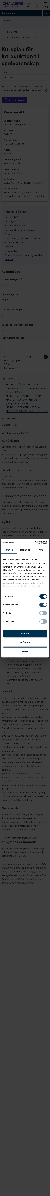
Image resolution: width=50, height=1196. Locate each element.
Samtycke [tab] (9, 550)
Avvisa (25, 651)
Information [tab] (24, 550)
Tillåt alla (25, 634)
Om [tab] (41, 550)
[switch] (43, 605)
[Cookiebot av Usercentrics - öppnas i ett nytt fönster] (35, 542)
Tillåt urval (25, 642)
